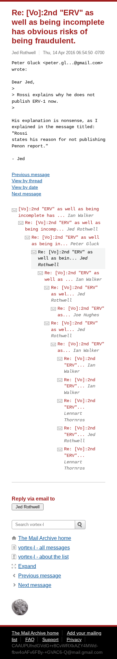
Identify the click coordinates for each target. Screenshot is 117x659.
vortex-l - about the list (43, 557)
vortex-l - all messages (44, 547)
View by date (25, 187)
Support (50, 639)
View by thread (27, 180)
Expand (27, 566)
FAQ (29, 639)
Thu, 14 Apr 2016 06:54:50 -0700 (73, 52)
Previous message (31, 174)
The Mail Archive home (44, 538)
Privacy (74, 639)
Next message (26, 193)
